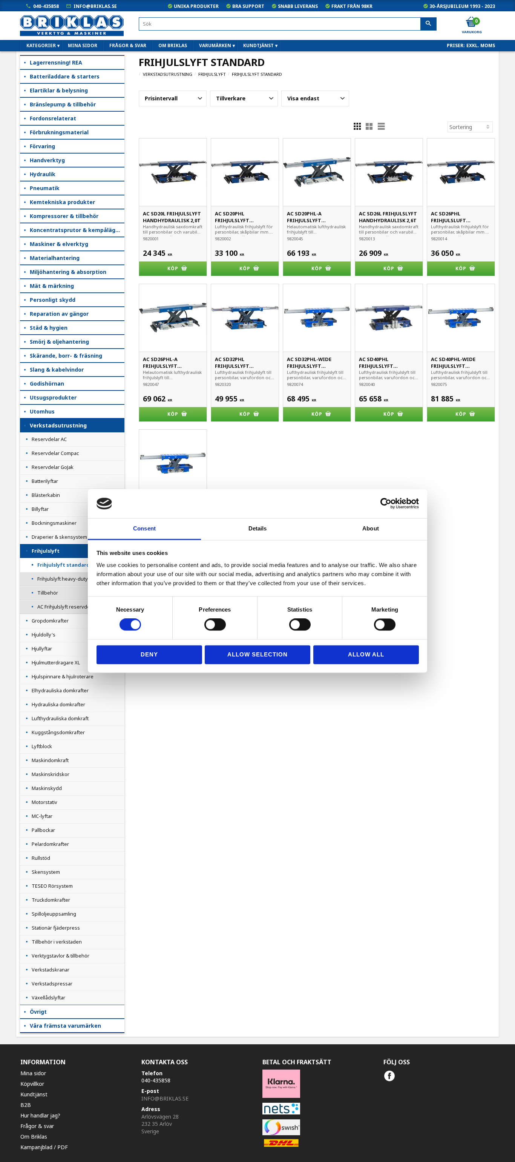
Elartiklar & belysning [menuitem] (59, 90)
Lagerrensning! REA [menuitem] (56, 62)
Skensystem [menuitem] (46, 871)
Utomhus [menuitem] (42, 411)
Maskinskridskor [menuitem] (50, 774)
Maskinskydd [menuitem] (47, 788)
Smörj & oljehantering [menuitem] (59, 341)
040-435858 (46, 6)
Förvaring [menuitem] (42, 146)
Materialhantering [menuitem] (55, 257)
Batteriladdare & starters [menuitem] (65, 76)
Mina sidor (33, 1073)
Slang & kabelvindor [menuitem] (57, 369)
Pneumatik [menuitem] (45, 188)
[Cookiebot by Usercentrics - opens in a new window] (386, 503)
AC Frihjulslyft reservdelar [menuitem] (66, 606)
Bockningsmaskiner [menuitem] (54, 523)
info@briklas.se (95, 6)
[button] (173, 98)
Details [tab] (257, 528)
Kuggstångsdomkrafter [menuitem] (58, 732)
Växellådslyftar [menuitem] (48, 997)
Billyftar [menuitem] (40, 509)
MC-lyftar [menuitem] (42, 816)
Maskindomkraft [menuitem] (50, 760)
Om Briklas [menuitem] (172, 45)
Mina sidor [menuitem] (82, 45)
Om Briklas (33, 1136)
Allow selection (257, 654)
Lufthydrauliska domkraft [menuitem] (60, 718)
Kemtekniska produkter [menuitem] (62, 202)
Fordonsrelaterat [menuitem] (53, 118)
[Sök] (428, 24)
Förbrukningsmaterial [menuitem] (59, 132)
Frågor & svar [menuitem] (127, 45)
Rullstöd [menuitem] (41, 858)
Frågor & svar (37, 1126)
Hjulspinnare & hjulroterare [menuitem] (62, 676)
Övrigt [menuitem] (38, 1011)
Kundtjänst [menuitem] (258, 45)
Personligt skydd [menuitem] (52, 299)
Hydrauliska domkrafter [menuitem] (58, 704)
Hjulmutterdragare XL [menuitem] (56, 662)
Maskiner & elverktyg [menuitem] (59, 243)
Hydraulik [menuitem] (42, 174)
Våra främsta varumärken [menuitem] (65, 1025)
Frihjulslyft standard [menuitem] (63, 564)
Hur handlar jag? (40, 1115)
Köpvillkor (32, 1083)
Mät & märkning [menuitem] (52, 285)
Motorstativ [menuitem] (44, 802)
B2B (25, 1104)
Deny (149, 654)
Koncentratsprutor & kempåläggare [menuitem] (77, 230)
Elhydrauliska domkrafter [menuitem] (60, 690)
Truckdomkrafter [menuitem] (51, 899)
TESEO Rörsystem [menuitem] (52, 885)
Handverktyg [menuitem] (47, 160)
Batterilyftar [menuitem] (45, 481)
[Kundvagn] (471, 22)
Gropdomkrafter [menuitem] (50, 620)
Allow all (366, 654)
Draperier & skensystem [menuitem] (59, 536)
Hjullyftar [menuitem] (42, 648)
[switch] (215, 625)
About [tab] (370, 528)
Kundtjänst (34, 1094)
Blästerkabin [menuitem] (46, 495)
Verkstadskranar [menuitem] (50, 969)
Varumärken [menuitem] (215, 45)
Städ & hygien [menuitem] (48, 327)
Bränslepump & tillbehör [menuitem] (63, 104)
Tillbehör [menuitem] (47, 592)
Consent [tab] (144, 528)
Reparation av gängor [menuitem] (59, 313)
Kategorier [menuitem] (41, 45)
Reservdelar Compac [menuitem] (55, 453)
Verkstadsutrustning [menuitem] (58, 425)
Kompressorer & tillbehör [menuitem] (64, 216)
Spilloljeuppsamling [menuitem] (54, 913)
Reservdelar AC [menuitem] (49, 439)
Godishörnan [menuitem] (47, 383)
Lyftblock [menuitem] (42, 746)
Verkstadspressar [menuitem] (52, 983)
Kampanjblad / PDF (44, 1147)
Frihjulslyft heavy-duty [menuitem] (62, 578)
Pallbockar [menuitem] (43, 830)
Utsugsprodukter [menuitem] (53, 397)
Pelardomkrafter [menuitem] (50, 844)
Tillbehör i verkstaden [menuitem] (57, 941)
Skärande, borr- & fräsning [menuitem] (66, 355)
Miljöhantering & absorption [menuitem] (68, 271)
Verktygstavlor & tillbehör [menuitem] (60, 955)
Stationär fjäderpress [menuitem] (56, 927)
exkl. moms (480, 45)
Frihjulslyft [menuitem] (46, 550)
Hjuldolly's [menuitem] (43, 634)
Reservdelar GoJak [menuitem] (53, 467)
